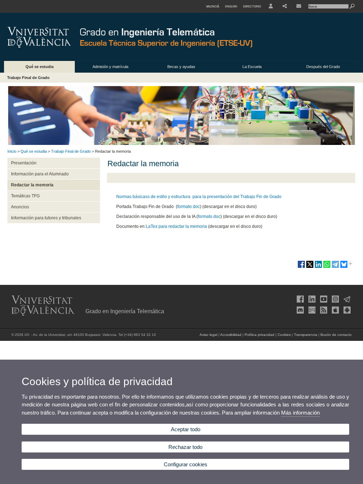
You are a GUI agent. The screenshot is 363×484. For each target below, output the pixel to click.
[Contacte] (298, 6)
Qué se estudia (40, 66)
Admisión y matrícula (110, 66)
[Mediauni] (311, 310)
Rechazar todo (185, 447)
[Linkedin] (311, 299)
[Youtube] (323, 299)
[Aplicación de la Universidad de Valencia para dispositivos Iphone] (334, 310)
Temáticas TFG (25, 195)
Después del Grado (323, 66)
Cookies (284, 335)
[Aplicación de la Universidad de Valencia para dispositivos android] (346, 310)
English (231, 6)
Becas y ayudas (181, 66)
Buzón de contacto (336, 335)
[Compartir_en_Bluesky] (344, 267)
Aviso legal (208, 335)
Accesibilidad (230, 335)
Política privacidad (259, 335)
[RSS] (323, 310)
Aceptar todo (185, 429)
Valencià (212, 6)
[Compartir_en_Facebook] (301, 267)
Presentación (24, 163)
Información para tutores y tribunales (46, 217)
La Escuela (252, 66)
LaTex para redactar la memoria (176, 226)
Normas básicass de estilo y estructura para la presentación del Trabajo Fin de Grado (198, 196)
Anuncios (20, 206)
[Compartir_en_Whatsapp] (327, 267)
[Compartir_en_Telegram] (335, 267)
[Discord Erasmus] (299, 310)
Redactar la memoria (32, 184)
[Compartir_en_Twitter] (310, 267)
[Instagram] (334, 299)
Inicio (11, 151)
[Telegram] (346, 299)
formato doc (188, 206)
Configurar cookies (185, 464)
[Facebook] (299, 299)
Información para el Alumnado (40, 173)
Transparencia (305, 335)
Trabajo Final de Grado (28, 77)
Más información (300, 413)
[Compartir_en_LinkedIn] (318, 267)
